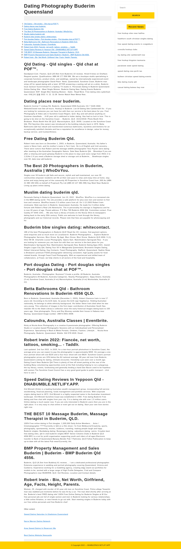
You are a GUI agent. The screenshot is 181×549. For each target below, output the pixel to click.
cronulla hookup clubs (127, 49)
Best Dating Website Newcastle (38, 535)
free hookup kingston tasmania (131, 60)
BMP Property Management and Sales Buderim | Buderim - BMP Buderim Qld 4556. (56, 55)
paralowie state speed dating (131, 66)
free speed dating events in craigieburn (135, 44)
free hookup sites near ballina (131, 33)
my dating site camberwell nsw (131, 55)
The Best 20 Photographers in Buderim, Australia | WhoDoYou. (48, 31)
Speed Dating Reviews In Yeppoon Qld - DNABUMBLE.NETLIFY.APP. (51, 50)
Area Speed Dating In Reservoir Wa (40, 528)
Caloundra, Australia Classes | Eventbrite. (40, 44)
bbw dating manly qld (127, 82)
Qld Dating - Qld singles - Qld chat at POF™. (41, 24)
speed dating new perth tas (130, 71)
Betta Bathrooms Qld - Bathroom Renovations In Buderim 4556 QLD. (51, 42)
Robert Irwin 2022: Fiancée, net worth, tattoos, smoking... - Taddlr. (49, 47)
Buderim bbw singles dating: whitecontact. (40, 37)
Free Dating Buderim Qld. (34, 29)
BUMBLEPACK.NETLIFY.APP (98, 545)
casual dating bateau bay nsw (131, 87)
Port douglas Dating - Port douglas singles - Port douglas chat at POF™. (52, 39)
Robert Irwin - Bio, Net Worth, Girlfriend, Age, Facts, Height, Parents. (50, 57)
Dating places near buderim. (35, 26)
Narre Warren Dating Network (37, 521)
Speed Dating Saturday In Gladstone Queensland (46, 514)
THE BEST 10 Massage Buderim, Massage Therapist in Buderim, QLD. (51, 52)
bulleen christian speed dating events (134, 76)
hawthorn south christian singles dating (135, 39)
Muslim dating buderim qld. (34, 34)
